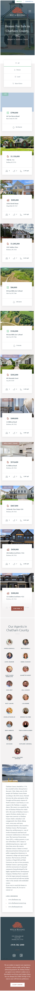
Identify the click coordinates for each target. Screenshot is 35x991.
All (18, 63)
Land (18, 77)
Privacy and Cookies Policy (22, 974)
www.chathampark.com (15, 907)
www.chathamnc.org (14, 899)
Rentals (19, 1)
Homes (18, 70)
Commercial (29, 1)
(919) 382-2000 (17, 945)
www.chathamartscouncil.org (17, 903)
